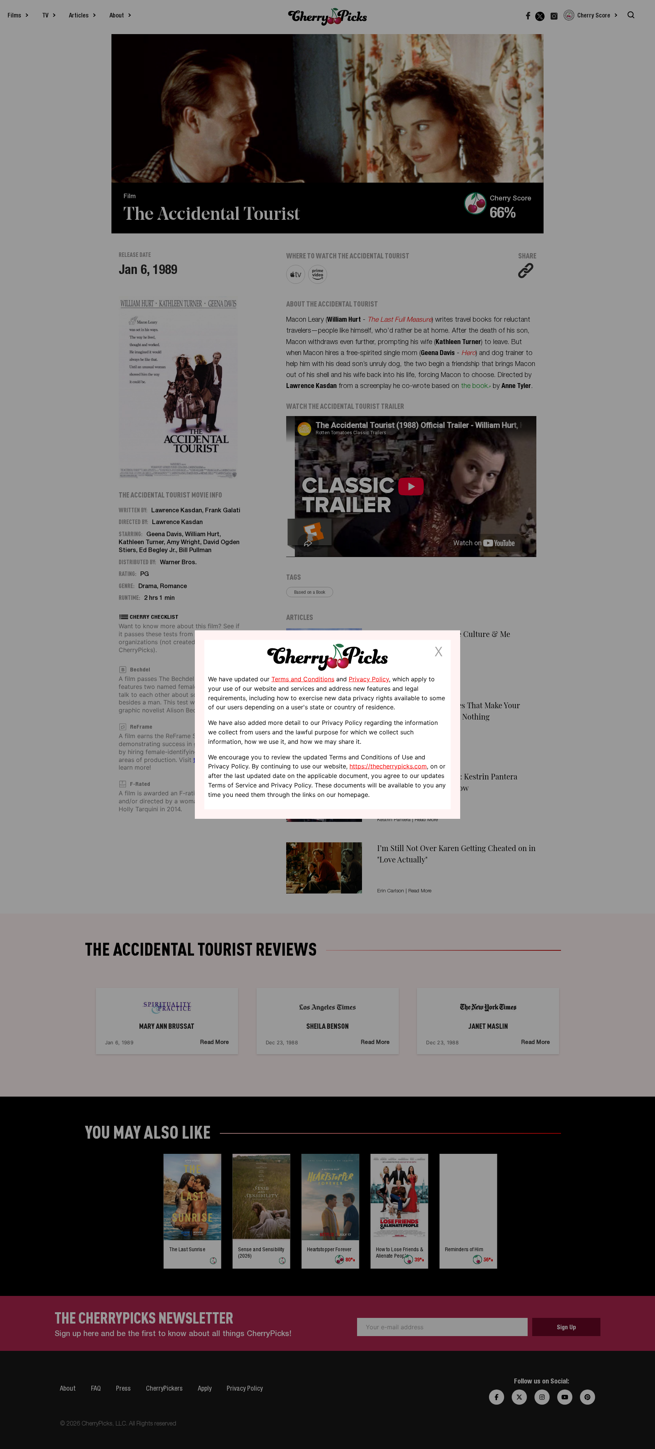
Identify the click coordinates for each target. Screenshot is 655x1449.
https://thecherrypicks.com (388, 766)
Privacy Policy (369, 679)
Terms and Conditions (302, 679)
